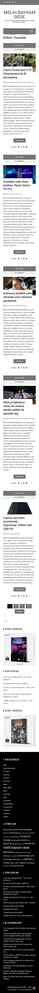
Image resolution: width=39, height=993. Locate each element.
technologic (7, 859)
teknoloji (16, 859)
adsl (7, 830)
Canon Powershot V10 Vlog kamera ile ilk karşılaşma (17, 73)
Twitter (6, 863)
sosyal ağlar (13, 856)
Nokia (20, 852)
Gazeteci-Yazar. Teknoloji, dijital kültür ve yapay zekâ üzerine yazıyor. (19, 21)
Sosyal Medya (8, 804)
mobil (16, 852)
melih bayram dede (16, 847)
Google (6, 840)
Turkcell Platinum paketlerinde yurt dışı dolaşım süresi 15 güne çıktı (17, 940)
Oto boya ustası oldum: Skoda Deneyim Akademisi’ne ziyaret (17, 893)
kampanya (13, 844)
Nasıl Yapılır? (7, 788)
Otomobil (6, 794)
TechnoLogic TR (13, 989)
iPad (28, 840)
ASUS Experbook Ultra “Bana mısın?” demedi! (19, 903)
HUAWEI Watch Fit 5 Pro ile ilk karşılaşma (17, 916)
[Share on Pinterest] (24, 147)
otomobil (24, 852)
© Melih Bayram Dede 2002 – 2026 (19, 987)
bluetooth (6, 837)
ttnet (21, 859)
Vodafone (30, 863)
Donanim (24, 82)
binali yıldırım (25, 833)
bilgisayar (17, 833)
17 (29, 606)
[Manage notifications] (34, 988)
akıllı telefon (14, 830)
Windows (6, 866)
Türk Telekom (20, 863)
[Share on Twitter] (21, 147)
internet (23, 840)
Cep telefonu (16, 837)
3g (4, 829)
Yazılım (5, 817)
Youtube (20, 866)
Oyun (5, 797)
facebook (25, 836)
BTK (10, 837)
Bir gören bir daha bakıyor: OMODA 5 (16, 684)
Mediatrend (30, 843)
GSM (12, 840)
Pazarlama (24, 418)
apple (29, 829)
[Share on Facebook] (18, 147)
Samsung (6, 856)
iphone (6, 843)
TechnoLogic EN (25, 989)
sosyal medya (24, 856)
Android (22, 829)
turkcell (28, 859)
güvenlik (17, 840)
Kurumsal (6, 781)
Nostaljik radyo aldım (10, 909)
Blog (7, 82)
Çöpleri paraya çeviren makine (13, 906)
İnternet (6, 778)
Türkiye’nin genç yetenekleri (13, 912)
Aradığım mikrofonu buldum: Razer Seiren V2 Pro (16, 185)
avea (12, 833)
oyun (28, 852)
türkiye (12, 863)
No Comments (19, 49)
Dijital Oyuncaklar (14, 82)
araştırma (6, 833)
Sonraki (19, 611)
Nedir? (5, 791)
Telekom (6, 814)
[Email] (26, 147)
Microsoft (8, 852)
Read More (19, 140)
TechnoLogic (8, 807)
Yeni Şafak (13, 866)
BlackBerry (32, 833)
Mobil (5, 784)
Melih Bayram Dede (20, 15)
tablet (32, 856)
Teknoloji (30, 82)
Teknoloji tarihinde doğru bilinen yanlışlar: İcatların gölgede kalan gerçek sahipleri (17, 935)
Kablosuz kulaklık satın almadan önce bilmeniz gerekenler (17, 297)
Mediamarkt (20, 844)
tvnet (33, 859)
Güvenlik (6, 775)
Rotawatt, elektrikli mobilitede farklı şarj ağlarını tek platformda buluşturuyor (17, 972)
